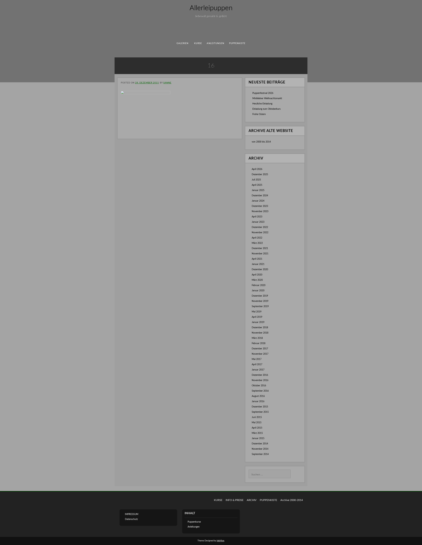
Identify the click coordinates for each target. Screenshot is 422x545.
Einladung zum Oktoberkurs (266, 109)
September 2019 (260, 306)
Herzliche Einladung (262, 104)
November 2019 (260, 301)
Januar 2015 (258, 438)
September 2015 (260, 412)
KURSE (218, 500)
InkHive (220, 541)
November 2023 (260, 211)
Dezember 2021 (260, 248)
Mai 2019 (256, 312)
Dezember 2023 (260, 206)
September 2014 (260, 454)
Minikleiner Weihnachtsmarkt (267, 98)
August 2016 (258, 396)
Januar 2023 (258, 222)
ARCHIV (251, 500)
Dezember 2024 (260, 195)
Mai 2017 (256, 359)
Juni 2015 (257, 417)
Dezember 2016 (260, 375)
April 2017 (257, 364)
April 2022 (257, 238)
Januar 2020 (258, 290)
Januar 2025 (258, 190)
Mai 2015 (256, 422)
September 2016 (260, 391)
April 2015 (257, 428)
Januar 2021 (258, 264)
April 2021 (257, 259)
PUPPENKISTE (237, 43)
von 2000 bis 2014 (261, 142)
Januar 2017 (258, 370)
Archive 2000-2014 (291, 500)
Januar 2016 (258, 401)
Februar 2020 (258, 285)
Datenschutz (131, 519)
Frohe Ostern (259, 114)
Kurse (198, 43)
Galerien (183, 43)
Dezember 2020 (260, 269)
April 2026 (257, 169)
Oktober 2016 (259, 386)
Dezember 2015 (260, 407)
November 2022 (260, 232)
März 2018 (257, 338)
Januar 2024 (258, 201)
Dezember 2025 (260, 174)
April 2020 (257, 275)
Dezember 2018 (260, 327)
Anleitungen (215, 43)
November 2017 (260, 354)
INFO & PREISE (234, 500)
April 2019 (257, 317)
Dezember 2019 (260, 296)
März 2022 (257, 243)
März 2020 (257, 280)
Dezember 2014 (260, 444)
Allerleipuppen (211, 7)
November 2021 (260, 254)
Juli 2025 (256, 180)
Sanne (167, 83)
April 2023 (257, 217)
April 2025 (257, 185)
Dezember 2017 (260, 349)
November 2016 (260, 380)
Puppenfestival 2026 (262, 93)
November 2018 (260, 333)
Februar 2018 (258, 343)
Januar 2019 (258, 322)
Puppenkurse (194, 522)
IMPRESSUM (131, 514)
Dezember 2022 (260, 227)
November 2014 (260, 449)
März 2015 (257, 433)
